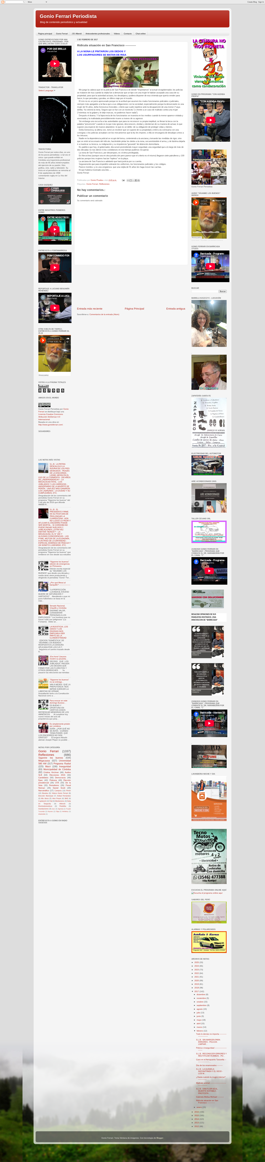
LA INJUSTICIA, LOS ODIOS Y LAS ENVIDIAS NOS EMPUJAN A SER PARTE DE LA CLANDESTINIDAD (59, 632)
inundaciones (43, 809)
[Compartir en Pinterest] (138, 180)
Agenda (60, 809)
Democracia (60, 778)
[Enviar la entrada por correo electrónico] (123, 180)
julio (199, 1013)
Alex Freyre (56, 798)
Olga (57, 811)
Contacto (128, 33)
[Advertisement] (131, 286)
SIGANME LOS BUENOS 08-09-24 (212, 240)
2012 (196, 1126)
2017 (196, 991)
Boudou (45, 793)
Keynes (50, 811)
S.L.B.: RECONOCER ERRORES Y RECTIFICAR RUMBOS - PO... (211, 1055)
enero (199, 1107)
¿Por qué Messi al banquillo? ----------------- (60, 585)
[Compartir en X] (133, 180)
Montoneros (59, 801)
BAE (66, 798)
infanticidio (41, 814)
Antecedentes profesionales (98, 33)
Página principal (45, 33)
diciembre (201, 994)
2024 (196, 966)
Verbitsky (65, 811)
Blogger (160, 1138)
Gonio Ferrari (62, 33)
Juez (53, 809)
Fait (51, 801)
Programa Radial (62, 763)
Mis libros (45, 798)
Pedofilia (62, 806)
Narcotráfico (43, 791)
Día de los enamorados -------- (209, 1065)
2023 (196, 970)
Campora (58, 791)
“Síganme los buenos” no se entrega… (59, 681)
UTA (57, 783)
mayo (199, 1020)
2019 (196, 984)
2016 (196, 1112)
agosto (200, 1009)
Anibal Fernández (64, 796)
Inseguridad (65, 766)
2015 (196, 1115)
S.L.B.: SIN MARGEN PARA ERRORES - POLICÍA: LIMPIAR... (208, 1042)
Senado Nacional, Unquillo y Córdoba (58, 607)
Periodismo (54, 785)
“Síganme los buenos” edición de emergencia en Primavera (60, 564)
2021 (196, 977)
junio (199, 1016)
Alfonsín (62, 804)
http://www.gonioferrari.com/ (50, 425)
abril (199, 1024)
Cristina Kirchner (51, 772)
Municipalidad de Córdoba (57, 769)
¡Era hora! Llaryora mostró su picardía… (59, 658)
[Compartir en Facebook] (136, 180)
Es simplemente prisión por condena (60, 725)
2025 (196, 962)
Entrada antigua (175, 308)
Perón (68, 791)
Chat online (141, 33)
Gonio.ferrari (195, 240)
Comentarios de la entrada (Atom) (104, 314)
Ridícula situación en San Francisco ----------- (207, 1101)
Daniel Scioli (59, 788)
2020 (196, 981)
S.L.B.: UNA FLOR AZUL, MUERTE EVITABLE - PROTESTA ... (207, 1091)
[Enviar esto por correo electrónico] (128, 180)
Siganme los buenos (50, 757)
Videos (117, 33)
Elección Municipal (45, 796)
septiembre (202, 1005)
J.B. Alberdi (77, 33)
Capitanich (42, 801)
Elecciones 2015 (57, 775)
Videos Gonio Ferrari (60, 793)
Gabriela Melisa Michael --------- (210, 1097)
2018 (196, 988)
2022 (196, 973)
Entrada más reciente (89, 308)
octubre (200, 1002)
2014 (196, 1119)
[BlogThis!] (130, 180)
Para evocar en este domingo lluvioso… (58, 702)
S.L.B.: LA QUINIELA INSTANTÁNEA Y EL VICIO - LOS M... (209, 1071)
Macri (48, 766)
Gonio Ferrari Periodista (68, 16)
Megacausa (44, 760)
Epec (40, 780)
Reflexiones (104, 184)
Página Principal (134, 308)
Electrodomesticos (45, 806)
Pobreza (53, 780)
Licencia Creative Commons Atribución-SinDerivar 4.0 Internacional (50, 417)
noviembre (201, 998)
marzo (200, 1027)
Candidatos (43, 778)
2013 (196, 1123)
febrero (200, 1031)
